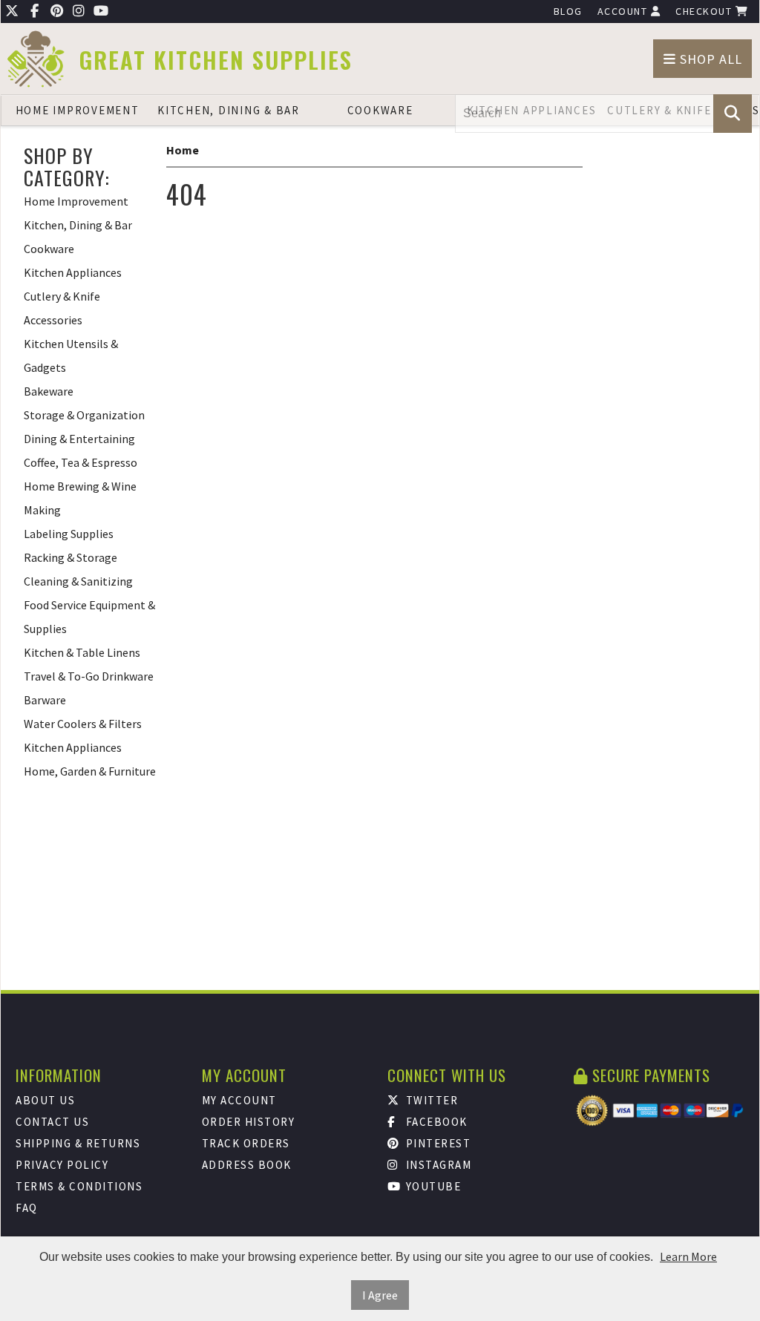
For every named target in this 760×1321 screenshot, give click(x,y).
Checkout (705, 11)
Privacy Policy (62, 1165)
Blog (568, 11)
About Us (45, 1100)
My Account (239, 1100)
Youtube (431, 1186)
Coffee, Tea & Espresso (80, 462)
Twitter (430, 1100)
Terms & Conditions (79, 1186)
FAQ (27, 1208)
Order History (248, 1122)
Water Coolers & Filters (83, 723)
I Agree (380, 1295)
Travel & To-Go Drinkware (89, 676)
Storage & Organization (84, 414)
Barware (45, 699)
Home (182, 149)
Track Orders (246, 1143)
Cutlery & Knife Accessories (62, 308)
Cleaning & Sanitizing (78, 581)
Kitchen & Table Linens (82, 652)
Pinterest (436, 1143)
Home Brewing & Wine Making (80, 498)
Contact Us (52, 1122)
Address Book (247, 1165)
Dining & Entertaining (79, 438)
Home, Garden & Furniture (90, 771)
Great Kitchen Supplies (216, 59)
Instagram (436, 1165)
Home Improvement (78, 110)
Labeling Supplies (69, 533)
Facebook (435, 1122)
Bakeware (48, 391)
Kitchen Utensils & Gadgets (71, 355)
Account (624, 11)
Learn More (688, 1256)
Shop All (709, 59)
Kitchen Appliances (73, 272)
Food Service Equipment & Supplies (89, 616)
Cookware (380, 110)
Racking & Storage (70, 557)
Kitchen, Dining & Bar (228, 110)
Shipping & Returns (78, 1143)
